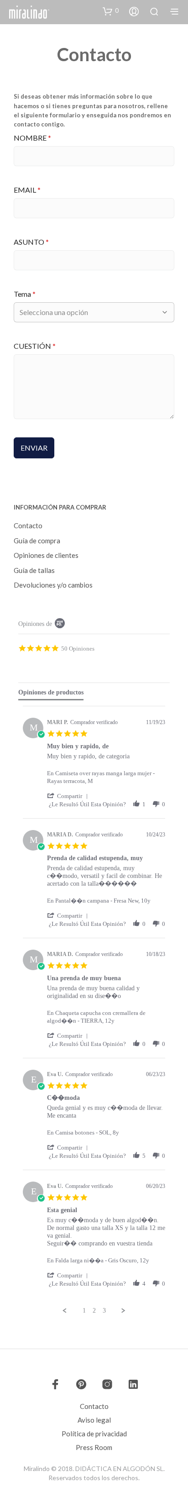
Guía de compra (37, 540)
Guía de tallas (34, 570)
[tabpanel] (94, 1010)
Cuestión (35, 346)
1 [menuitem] (84, 1310)
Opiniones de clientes (46, 555)
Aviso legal (94, 1420)
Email (27, 189)
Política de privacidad (94, 1433)
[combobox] (89, 312)
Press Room (94, 1447)
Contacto (28, 525)
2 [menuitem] (94, 1310)
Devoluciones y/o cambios (53, 585)
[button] (111, 11)
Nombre (32, 137)
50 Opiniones (77, 648)
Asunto (31, 241)
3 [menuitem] (104, 1310)
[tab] (51, 694)
